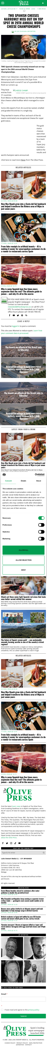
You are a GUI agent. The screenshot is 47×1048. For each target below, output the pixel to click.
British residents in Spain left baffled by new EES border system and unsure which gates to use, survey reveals (21, 918)
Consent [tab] (8, 481)
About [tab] (38, 481)
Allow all (23, 550)
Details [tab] (23, 481)
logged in (15, 326)
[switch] (41, 525)
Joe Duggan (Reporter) (26, 31)
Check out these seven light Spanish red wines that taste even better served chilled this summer (23, 598)
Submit (24, 1016)
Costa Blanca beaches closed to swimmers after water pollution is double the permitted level (20, 892)
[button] (44, 852)
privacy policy (33, 1010)
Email (4, 994)
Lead (33, 9)
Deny (23, 570)
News (23, 160)
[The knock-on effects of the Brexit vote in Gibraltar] (23, 347)
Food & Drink (24, 9)
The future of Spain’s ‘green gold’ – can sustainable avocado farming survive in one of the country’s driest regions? (22, 642)
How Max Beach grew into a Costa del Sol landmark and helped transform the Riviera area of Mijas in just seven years (23, 206)
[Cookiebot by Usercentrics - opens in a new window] (34, 474)
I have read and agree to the (21, 1010)
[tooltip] (9, 315)
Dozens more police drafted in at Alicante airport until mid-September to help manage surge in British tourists (22, 910)
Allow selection (23, 560)
